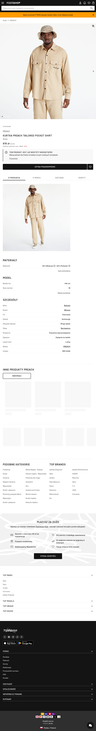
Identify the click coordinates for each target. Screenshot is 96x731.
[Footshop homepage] (13, 3)
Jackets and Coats (33, 490)
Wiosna (67, 310)
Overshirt (29, 482)
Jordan (52, 478)
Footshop (6, 469)
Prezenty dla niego (33, 478)
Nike (51, 473)
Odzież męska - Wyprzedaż (36, 473)
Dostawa (6, 657)
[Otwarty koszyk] (93, 3)
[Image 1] (2, 116)
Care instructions (64, 271)
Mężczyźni (7, 498)
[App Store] (10, 643)
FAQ (4, 674)
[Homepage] (48, 630)
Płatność (6, 660)
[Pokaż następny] (93, 71)
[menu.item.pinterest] (21, 637)
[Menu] (2, 3)
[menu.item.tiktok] (17, 637)
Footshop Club (42, 527)
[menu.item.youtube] (9, 637)
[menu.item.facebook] (5, 637)
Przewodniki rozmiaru (11, 671)
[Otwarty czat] (90, 725)
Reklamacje (7, 667)
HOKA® (75, 473)
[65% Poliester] (69, 266)
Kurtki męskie (31, 498)
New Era (75, 478)
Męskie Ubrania (9, 482)
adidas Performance (80, 469)
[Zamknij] (93, 15)
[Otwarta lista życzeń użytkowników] (89, 3)
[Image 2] (5, 116)
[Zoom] (93, 26)
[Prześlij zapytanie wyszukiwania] (91, 8)
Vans (74, 482)
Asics (51, 486)
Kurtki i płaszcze (9, 490)
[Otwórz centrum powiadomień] (84, 3)
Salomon (52, 490)
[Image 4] (9, 116)
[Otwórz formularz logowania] (80, 3)
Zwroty (5, 664)
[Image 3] (7, 116)
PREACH (6, 131)
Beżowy (67, 305)
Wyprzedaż (7, 486)
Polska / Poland (50, 728)
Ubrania (6, 478)
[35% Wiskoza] (54, 266)
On (50, 498)
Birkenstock (54, 494)
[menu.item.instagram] (13, 637)
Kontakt (5, 678)
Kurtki (5, 473)
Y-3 (73, 486)
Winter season (31, 494)
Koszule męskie (32, 502)
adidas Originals (55, 469)
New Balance (54, 482)
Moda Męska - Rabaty (34, 469)
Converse (75, 494)
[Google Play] (25, 643)
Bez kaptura (65, 328)
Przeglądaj (13, 158)
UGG (74, 490)
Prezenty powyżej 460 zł (12, 494)
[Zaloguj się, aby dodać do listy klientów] (90, 167)
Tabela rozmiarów (63, 293)
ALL (27, 486)
